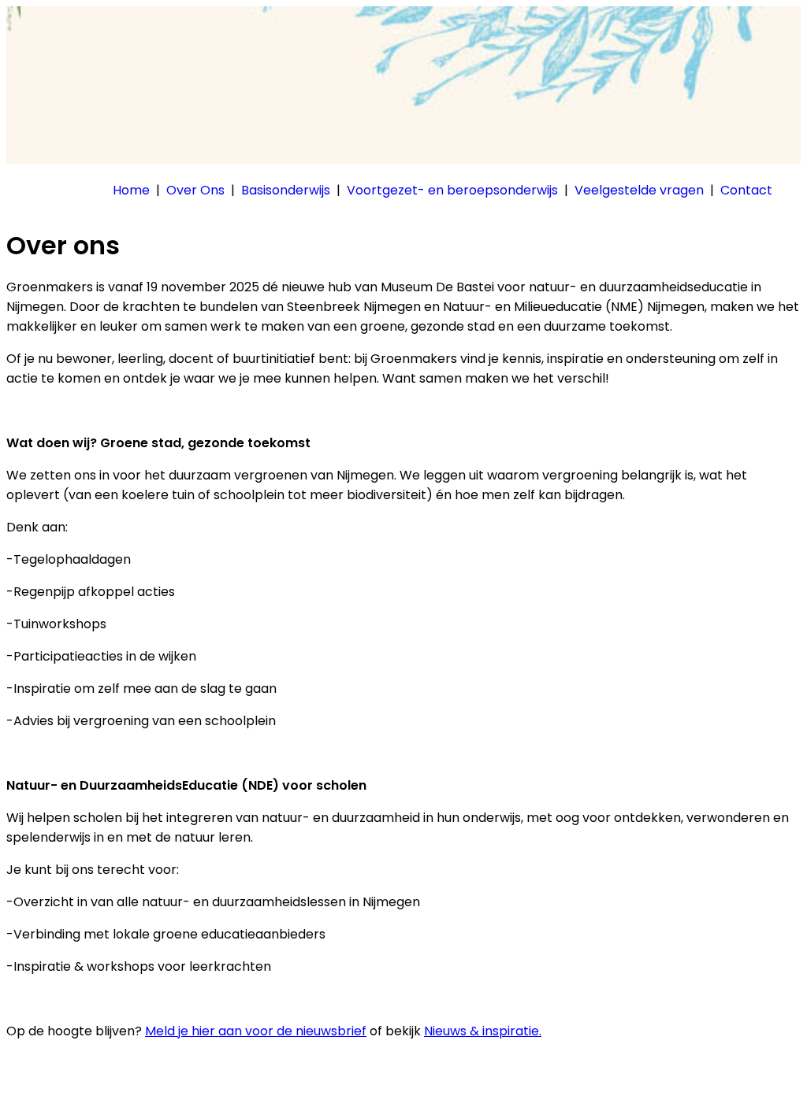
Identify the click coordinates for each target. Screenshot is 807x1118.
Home (131, 190)
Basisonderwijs (285, 190)
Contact (746, 190)
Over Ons (195, 190)
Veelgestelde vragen (639, 190)
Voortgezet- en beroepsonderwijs (452, 190)
